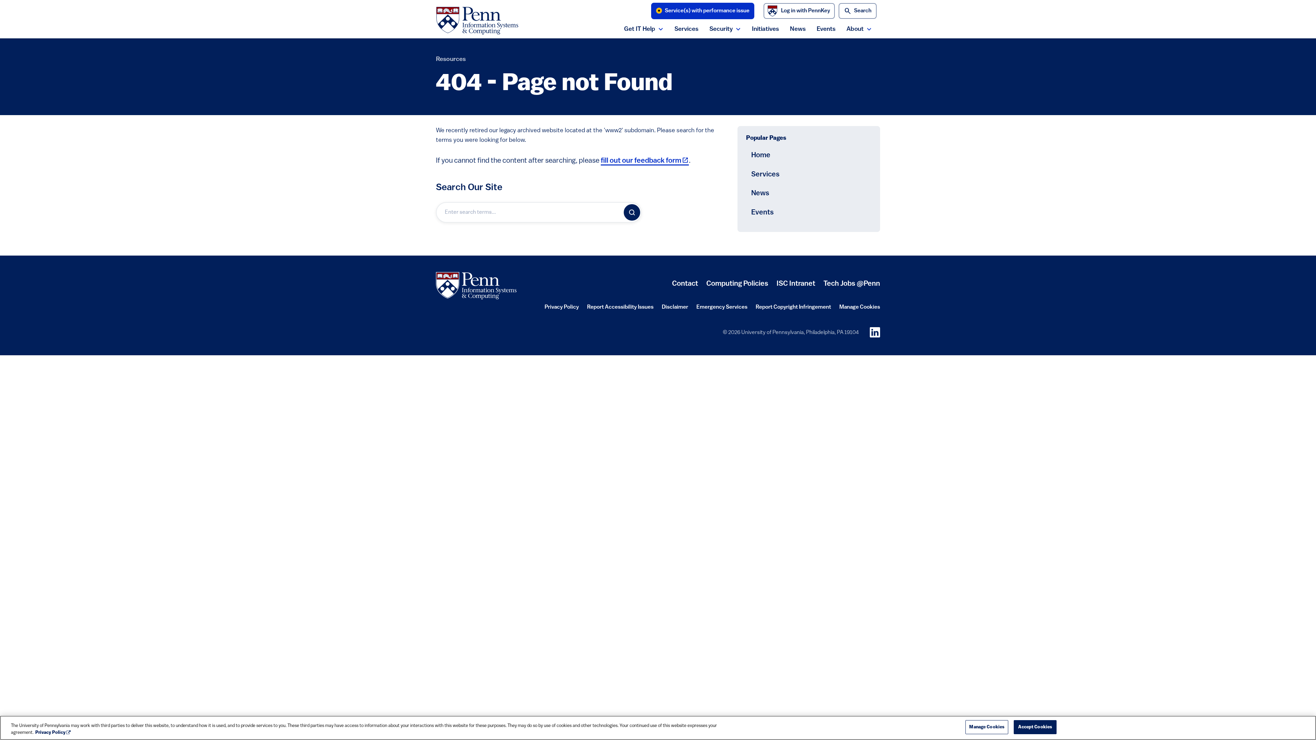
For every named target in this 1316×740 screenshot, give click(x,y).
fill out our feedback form (645, 160)
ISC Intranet (796, 286)
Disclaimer (675, 309)
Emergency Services (721, 309)
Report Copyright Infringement (793, 309)
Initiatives (765, 29)
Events (826, 29)
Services (686, 29)
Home (760, 155)
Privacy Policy (562, 309)
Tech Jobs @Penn (852, 283)
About (855, 29)
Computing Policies (737, 286)
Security (721, 29)
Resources (451, 59)
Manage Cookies (859, 307)
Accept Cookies (1035, 727)
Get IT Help (639, 29)
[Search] (632, 212)
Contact (685, 283)
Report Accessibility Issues (620, 309)
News (798, 29)
